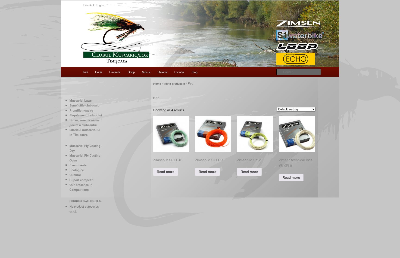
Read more (165, 171)
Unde (98, 72)
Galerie (162, 72)
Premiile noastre (81, 110)
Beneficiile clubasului (84, 105)
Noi (85, 72)
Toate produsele (174, 84)
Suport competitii (81, 180)
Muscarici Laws (80, 100)
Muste (146, 72)
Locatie (179, 72)
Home (157, 84)
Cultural (75, 175)
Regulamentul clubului (85, 115)
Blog (194, 72)
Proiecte (114, 72)
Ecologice (76, 170)
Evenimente (77, 165)
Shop (131, 72)
